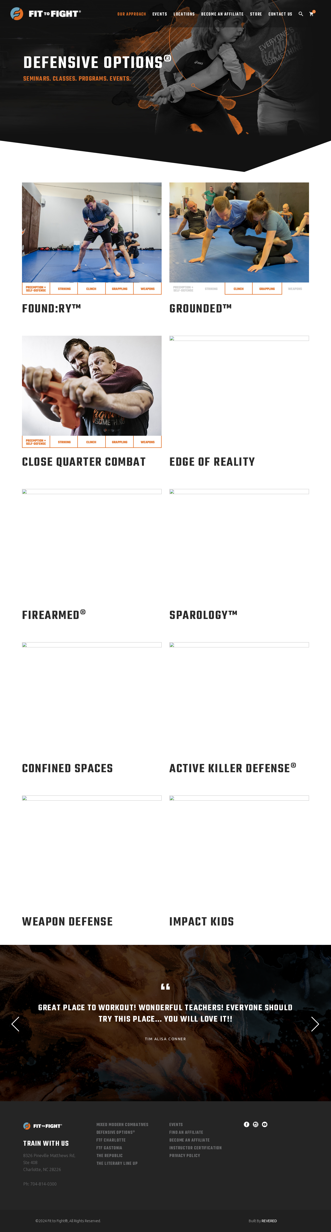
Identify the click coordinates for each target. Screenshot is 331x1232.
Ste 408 (30, 1162)
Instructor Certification (195, 1148)
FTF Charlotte (111, 1140)
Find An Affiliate (186, 1132)
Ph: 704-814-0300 (40, 1184)
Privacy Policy (184, 1156)
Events (176, 1125)
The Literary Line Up (117, 1163)
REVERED (269, 1221)
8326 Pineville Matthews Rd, (49, 1155)
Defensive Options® (115, 1132)
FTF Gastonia (109, 1148)
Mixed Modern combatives (122, 1125)
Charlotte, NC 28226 (42, 1169)
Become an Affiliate (189, 1140)
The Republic (109, 1156)
